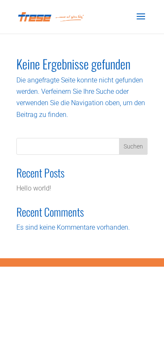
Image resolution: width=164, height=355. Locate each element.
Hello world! (33, 188)
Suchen (133, 146)
